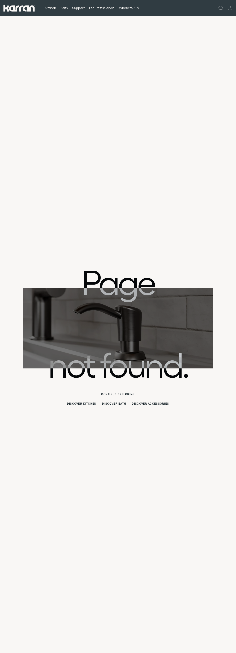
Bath (64, 8)
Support (78, 8)
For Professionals (102, 8)
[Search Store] (221, 8)
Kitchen (50, 8)
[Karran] (19, 8)
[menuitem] (221, 8)
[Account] (230, 8)
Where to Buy (129, 8)
